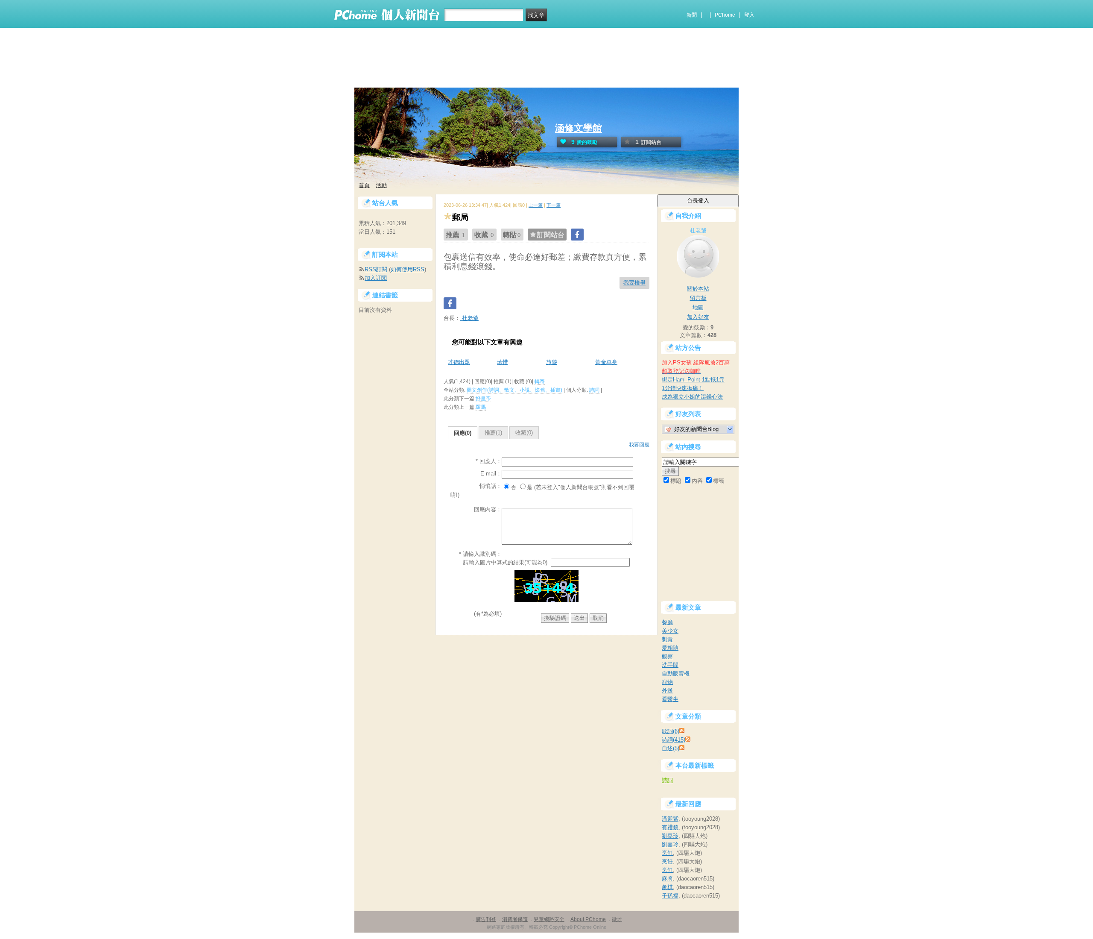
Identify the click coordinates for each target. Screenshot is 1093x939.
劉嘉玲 (670, 836)
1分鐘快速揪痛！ (683, 388)
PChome (725, 15)
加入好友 (698, 317)
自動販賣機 (676, 673)
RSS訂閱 (376, 269)
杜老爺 (469, 318)
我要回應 (639, 445)
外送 (667, 690)
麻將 (667, 878)
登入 (749, 15)
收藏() (524, 432)
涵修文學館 (578, 128)
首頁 (364, 185)
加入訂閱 (376, 278)
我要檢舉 (634, 282)
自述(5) (670, 748)
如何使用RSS (407, 269)
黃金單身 (606, 362)
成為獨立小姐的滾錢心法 (692, 396)
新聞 (692, 15)
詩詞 (594, 390)
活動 (381, 185)
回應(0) (462, 433)
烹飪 (667, 853)
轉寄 (540, 381)
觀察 (667, 656)
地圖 (698, 307)
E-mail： (491, 473)
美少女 (670, 631)
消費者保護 (515, 919)
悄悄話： (490, 486)
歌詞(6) (670, 731)
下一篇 (553, 205)
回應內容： (488, 509)
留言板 (698, 298)
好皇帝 (483, 399)
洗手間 (670, 665)
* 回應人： (489, 461)
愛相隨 (670, 648)
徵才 (617, 919)
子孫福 (670, 895)
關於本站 (698, 288)
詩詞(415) (673, 740)
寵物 (667, 682)
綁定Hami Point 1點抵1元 (693, 379)
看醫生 (670, 699)
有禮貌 (670, 827)
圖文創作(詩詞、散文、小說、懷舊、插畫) (514, 390)
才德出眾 (459, 362)
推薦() (493, 432)
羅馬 (481, 407)
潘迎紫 (670, 819)
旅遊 (551, 362)
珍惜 (502, 362)
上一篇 (536, 205)
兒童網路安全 (549, 919)
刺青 (667, 639)
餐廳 (667, 622)
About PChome (588, 919)
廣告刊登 (486, 919)
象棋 (667, 887)
